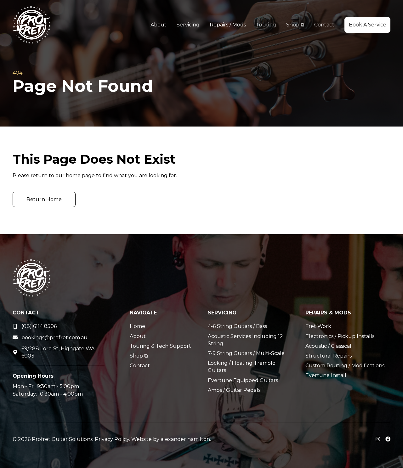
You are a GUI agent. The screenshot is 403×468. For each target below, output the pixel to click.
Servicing (222, 313)
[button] (367, 24)
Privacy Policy (112, 439)
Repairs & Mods (328, 313)
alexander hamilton (185, 439)
